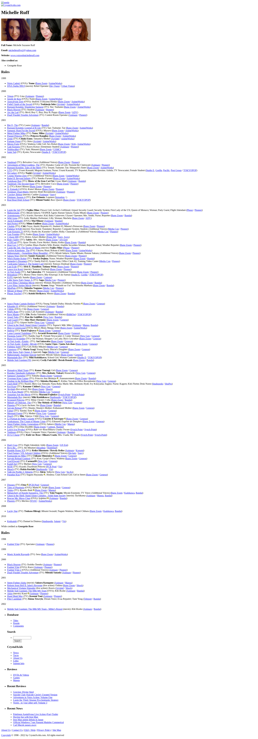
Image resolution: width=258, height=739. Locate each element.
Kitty (74, 144)
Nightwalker (13, 149)
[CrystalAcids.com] (5, 2)
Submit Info (18, 663)
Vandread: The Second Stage (20, 184)
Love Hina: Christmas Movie (21, 282)
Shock (49, 389)
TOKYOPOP (58, 152)
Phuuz (190, 210)
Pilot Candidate (14, 599)
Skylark (72, 453)
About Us (17, 658)
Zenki (10, 138)
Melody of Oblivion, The (19, 402)
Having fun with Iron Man (25, 717)
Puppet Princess (14, 136)
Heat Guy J (12, 245)
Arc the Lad (13, 112)
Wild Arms (12, 218)
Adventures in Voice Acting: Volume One (32, 697)
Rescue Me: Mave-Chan (18, 498)
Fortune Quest (14, 141)
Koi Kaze (11, 386)
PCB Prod (51, 466)
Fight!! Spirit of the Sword (19, 104)
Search (11, 631)
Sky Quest (55, 86)
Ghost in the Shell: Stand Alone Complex (26, 325)
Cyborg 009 (13, 237)
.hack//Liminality (15, 221)
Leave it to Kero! (15, 269)
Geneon (100, 303)
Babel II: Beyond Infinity (19, 178)
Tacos (16, 655)
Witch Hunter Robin (16, 258)
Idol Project (12, 223)
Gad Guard (12, 320)
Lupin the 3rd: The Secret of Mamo (24, 247)
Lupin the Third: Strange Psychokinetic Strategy (36, 700)
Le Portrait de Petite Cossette (20, 418)
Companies (18, 626)
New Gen (48, 317)
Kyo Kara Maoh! (15, 392)
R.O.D (10, 322)
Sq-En (70, 472)
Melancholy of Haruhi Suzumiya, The (25, 493)
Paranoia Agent (14, 336)
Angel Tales (13, 317)
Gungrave (12, 349)
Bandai (45, 125)
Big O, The (12, 125)
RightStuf (51, 447)
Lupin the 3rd (13, 210)
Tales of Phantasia (15, 487)
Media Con (113, 229)
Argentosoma (13, 215)
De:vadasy (12, 173)
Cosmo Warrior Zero (17, 175)
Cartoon (47, 277)
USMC (56, 149)
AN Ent (63, 239)
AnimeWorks (55, 83)
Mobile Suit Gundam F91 (19, 360)
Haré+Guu (12, 445)
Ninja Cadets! (13, 83)
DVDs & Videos (21, 675)
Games (16, 677)
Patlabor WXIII (14, 229)
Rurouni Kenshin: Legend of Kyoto (24, 128)
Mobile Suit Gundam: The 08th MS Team (27, 591)
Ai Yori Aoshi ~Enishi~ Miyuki (22, 344)
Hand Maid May (15, 596)
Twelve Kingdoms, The (18, 250)
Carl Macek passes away (24, 725)
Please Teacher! (14, 293)
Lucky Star (12, 511)
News (16, 652)
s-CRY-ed (11, 242)
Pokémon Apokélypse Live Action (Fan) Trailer (35, 714)
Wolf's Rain (12, 311)
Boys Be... (12, 447)
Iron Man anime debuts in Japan (28, 719)
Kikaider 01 (12, 306)
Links (16, 660)
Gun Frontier (13, 234)
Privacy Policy (44, 730)
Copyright (6, 735)
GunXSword (13, 461)
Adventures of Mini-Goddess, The (23, 165)
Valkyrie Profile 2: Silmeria (20, 472)
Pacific (166, 170)
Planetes (11, 405)
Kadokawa (129, 493)
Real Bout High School (18, 200)
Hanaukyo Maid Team (17, 370)
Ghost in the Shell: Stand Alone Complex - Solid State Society (36, 495)
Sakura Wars (13, 256)
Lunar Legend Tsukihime (19, 333)
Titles (15, 620)
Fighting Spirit (14, 346)
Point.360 (51, 237)
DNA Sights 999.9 (16, 86)
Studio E (46, 152)
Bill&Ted (71, 314)
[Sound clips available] (81, 303)
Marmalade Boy (14, 357)
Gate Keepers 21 (15, 231)
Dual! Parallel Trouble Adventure (23, 115)
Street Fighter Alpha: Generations (23, 424)
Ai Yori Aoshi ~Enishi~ (18, 341)
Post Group (176, 170)
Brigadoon (12, 274)
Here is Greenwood (16, 328)
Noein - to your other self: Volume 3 (30, 702)
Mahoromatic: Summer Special (21, 355)
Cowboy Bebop (14, 194)
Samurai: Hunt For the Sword (21, 130)
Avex (66, 237)
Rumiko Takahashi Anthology (21, 373)
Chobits (10, 226)
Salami (57, 521)
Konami (79, 450)
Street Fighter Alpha (16, 582)
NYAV (33, 501)
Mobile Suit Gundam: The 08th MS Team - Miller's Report (35, 609)
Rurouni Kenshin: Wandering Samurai (25, 107)
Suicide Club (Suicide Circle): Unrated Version (35, 694)
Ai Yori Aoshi (13, 272)
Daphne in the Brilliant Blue (20, 381)
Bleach (10, 469)
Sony (52, 194)
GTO (9, 170)
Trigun (10, 96)
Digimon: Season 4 (16, 197)
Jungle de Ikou (14, 99)
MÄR (10, 466)
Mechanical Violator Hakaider (21, 588)
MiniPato (11, 288)
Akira (10, 593)
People (16, 623)
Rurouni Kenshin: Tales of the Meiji (24, 167)
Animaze (30, 96)
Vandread (11, 162)
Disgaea (11, 485)
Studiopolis (157, 384)
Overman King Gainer (17, 378)
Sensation (59, 197)
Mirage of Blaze (14, 291)
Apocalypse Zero (15, 101)
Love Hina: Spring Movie (19, 285)
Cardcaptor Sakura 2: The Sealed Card (25, 264)
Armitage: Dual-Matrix (18, 192)
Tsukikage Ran (14, 181)
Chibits (10, 309)
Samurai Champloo (16, 375)
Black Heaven (14, 109)
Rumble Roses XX (16, 450)
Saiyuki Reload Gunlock (18, 458)
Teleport (88, 599)
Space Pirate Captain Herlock (21, 303)
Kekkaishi (12, 521)
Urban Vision (67, 86)
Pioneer (39, 96)
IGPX (10, 277)
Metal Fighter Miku (16, 133)
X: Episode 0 (13, 189)
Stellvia (10, 330)
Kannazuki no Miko (16, 456)
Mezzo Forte (13, 144)
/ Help (30, 730)
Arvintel (61, 104)
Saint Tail (11, 152)
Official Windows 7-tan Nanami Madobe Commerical (38, 722)
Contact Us (17, 730)
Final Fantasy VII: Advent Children (24, 453)
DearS (10, 416)
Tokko (10, 490)
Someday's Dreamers (17, 261)
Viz (60, 466)
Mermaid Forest (14, 413)
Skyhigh (11, 389)
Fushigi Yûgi (13, 544)
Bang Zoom (41, 83)
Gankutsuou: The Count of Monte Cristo (26, 421)
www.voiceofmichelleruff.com (24, 55)
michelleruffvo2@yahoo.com (22, 50)
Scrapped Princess (15, 400)
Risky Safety (13, 239)
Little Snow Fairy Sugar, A (19, 280)
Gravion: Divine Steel (23, 692)
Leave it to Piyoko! (16, 429)
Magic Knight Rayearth (18, 554)
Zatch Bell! (12, 384)
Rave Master (13, 314)
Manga (86, 325)
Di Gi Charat (13, 435)
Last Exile (12, 266)
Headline (41, 447)
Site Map (57, 730)
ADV (74, 112)
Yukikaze (11, 432)
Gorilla (158, 170)
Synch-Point (64, 394)
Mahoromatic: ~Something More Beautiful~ (28, 253)
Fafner (10, 410)
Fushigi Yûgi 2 (14, 570)
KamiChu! (12, 464)
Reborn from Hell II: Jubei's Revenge (24, 585)
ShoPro (168, 384)
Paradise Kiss (13, 474)
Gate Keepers (13, 146)
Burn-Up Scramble (16, 338)
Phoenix (11, 501)
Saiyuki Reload (14, 408)
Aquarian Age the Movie (19, 394)
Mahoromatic (13, 213)
